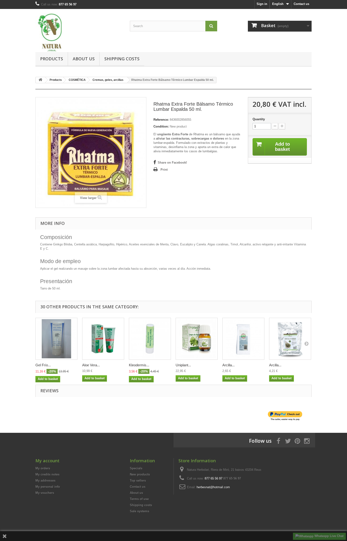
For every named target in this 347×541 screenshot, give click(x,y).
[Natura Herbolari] (79, 32)
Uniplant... (183, 365)
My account (47, 460)
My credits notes (47, 474)
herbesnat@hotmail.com (213, 487)
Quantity (259, 119)
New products (140, 474)
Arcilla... (228, 365)
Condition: (161, 126)
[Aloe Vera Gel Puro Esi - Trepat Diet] (103, 339)
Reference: (161, 119)
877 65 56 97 (232, 478)
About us (84, 59)
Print (164, 169)
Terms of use (139, 499)
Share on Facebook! (172, 162)
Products (51, 59)
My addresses (45, 480)
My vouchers (44, 493)
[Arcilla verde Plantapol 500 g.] (290, 339)
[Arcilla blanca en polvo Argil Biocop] (243, 339)
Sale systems (139, 511)
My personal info (47, 486)
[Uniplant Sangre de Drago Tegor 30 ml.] (197, 339)
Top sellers (138, 480)
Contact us (301, 4)
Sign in (262, 4)
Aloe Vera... (91, 365)
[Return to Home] (40, 80)
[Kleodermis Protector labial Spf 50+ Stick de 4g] (150, 339)
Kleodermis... (139, 365)
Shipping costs (122, 59)
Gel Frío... (43, 365)
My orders (42, 468)
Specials (136, 468)
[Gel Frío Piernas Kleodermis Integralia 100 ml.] (56, 339)
